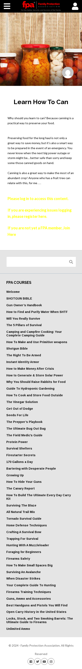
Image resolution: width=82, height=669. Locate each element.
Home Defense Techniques (26, 525)
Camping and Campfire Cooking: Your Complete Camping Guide (34, 333)
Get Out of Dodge (19, 408)
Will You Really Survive (23, 318)
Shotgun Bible (17, 348)
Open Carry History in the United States (36, 611)
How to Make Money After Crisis (30, 368)
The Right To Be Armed (23, 355)
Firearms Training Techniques (28, 592)
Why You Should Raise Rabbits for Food (36, 382)
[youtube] (44, 661)
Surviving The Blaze (21, 505)
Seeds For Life (17, 415)
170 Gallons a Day (19, 462)
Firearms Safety (18, 558)
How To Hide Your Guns (24, 481)
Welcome (13, 291)
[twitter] (37, 661)
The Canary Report (20, 488)
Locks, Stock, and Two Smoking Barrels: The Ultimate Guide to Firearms (39, 620)
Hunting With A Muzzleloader (27, 545)
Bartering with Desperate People (31, 468)
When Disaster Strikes (23, 578)
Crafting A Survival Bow (23, 532)
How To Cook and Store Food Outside (34, 395)
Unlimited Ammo (18, 628)
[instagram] (51, 661)
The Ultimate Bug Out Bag (26, 428)
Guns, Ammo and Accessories (28, 598)
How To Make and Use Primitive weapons (36, 342)
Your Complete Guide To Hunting (31, 585)
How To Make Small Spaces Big (29, 565)
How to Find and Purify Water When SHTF (37, 312)
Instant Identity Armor (22, 362)
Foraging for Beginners (23, 552)
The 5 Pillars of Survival (24, 325)
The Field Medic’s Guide (24, 435)
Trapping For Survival (22, 538)
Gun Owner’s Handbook (24, 305)
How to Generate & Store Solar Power (34, 375)
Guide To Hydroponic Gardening (30, 388)
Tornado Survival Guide (23, 518)
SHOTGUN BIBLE (19, 298)
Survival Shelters (19, 448)
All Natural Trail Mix (20, 512)
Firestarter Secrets (21, 455)
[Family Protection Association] (41, 6)
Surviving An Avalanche (23, 572)
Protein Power (17, 442)
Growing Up (15, 475)
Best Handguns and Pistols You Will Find (36, 605)
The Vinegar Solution (22, 402)
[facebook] (31, 661)
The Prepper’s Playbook (24, 422)
